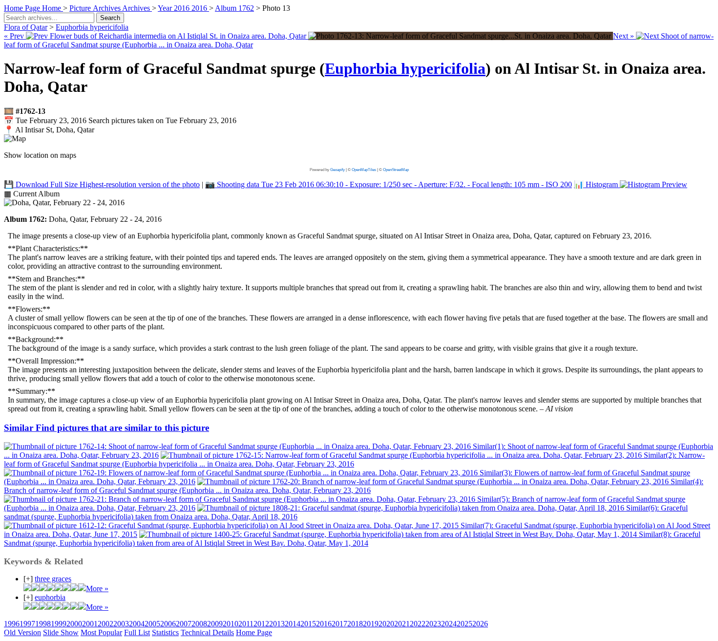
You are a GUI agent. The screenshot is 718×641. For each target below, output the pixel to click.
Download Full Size (102, 184)
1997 (27, 624)
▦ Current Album (32, 194)
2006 (168, 624)
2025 (464, 624)
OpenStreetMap (396, 170)
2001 (90, 624)
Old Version (22, 632)
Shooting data (388, 184)
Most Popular (101, 632)
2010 (230, 624)
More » (97, 588)
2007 (183, 624)
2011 (245, 624)
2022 (417, 624)
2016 (324, 624)
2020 (386, 624)
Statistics (165, 632)
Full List (137, 632)
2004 (137, 624)
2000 (74, 624)
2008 (199, 624)
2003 (121, 624)
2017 (339, 624)
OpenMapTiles (364, 170)
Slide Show (61, 632)
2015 (308, 624)
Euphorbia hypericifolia (92, 27)
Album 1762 (234, 8)
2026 (480, 624)
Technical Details (207, 632)
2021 (402, 624)
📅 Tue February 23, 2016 (120, 120)
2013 (277, 624)
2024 (449, 624)
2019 (371, 624)
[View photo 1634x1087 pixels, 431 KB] (460, 36)
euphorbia (50, 597)
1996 (12, 624)
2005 (152, 624)
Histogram (597, 184)
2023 (433, 624)
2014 (292, 624)
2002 (105, 624)
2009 (215, 624)
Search (110, 17)
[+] (28, 579)
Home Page (254, 632)
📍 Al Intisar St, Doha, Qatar (49, 130)
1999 (58, 624)
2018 (355, 624)
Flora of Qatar (25, 27)
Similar (106, 428)
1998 (43, 624)
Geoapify (337, 170)
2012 (261, 624)
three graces (53, 579)
